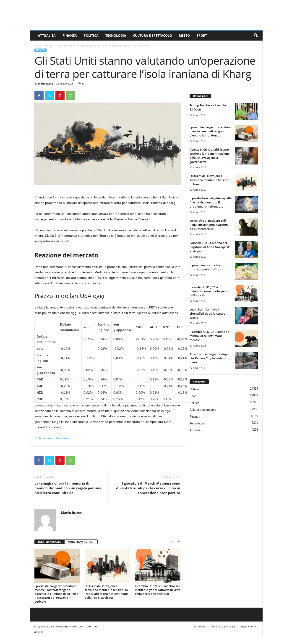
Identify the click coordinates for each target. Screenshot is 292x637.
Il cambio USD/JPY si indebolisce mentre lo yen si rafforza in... (209, 291)
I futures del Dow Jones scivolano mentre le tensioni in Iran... (209, 180)
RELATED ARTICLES (49, 541)
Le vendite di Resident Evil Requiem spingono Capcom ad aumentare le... (209, 224)
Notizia (194, 389)
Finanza (70, 35)
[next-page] (178, 541)
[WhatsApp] (70, 95)
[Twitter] (49, 95)
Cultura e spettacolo (152, 35)
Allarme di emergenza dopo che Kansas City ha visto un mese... (209, 358)
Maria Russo (45, 83)
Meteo (184, 35)
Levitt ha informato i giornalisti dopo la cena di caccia (208, 313)
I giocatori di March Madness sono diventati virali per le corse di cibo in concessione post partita (148, 488)
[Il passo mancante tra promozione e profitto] (246, 271)
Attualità (47, 35)
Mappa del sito (249, 626)
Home (37, 45)
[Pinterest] (60, 95)
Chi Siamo (200, 626)
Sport (202, 35)
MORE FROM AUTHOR (81, 541)
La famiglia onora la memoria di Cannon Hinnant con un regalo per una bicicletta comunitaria (67, 488)
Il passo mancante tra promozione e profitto (205, 267)
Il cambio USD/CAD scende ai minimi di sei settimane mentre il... (210, 336)
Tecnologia (115, 35)
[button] (256, 36)
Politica (91, 35)
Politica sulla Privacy (223, 626)
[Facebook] (39, 95)
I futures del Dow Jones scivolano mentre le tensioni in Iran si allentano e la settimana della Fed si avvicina (107, 592)
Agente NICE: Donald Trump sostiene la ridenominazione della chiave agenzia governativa (209, 155)
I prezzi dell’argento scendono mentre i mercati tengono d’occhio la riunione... (211, 131)
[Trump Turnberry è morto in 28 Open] (246, 111)
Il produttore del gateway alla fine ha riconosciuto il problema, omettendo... (211, 202)
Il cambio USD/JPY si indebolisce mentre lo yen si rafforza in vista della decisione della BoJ (157, 590)
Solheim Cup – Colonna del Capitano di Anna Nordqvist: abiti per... (210, 247)
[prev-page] (172, 541)
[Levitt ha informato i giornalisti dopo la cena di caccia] (246, 315)
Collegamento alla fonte (51, 438)
